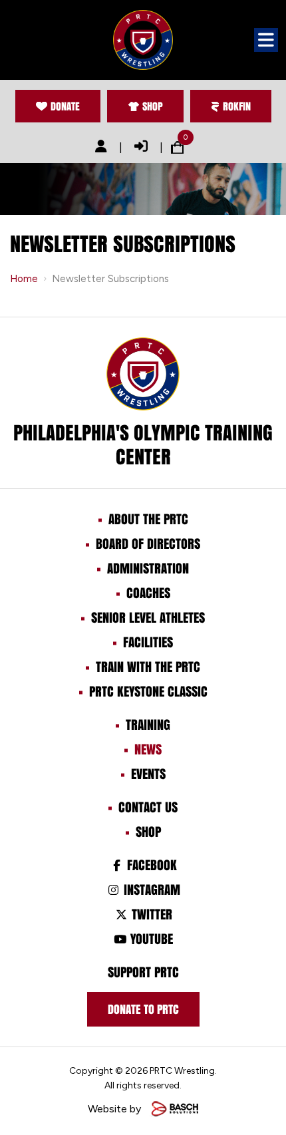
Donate (65, 106)
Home (24, 279)
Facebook (150, 865)
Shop (152, 106)
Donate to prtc (143, 1009)
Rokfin (237, 106)
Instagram (150, 889)
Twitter (150, 914)
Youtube (150, 939)
